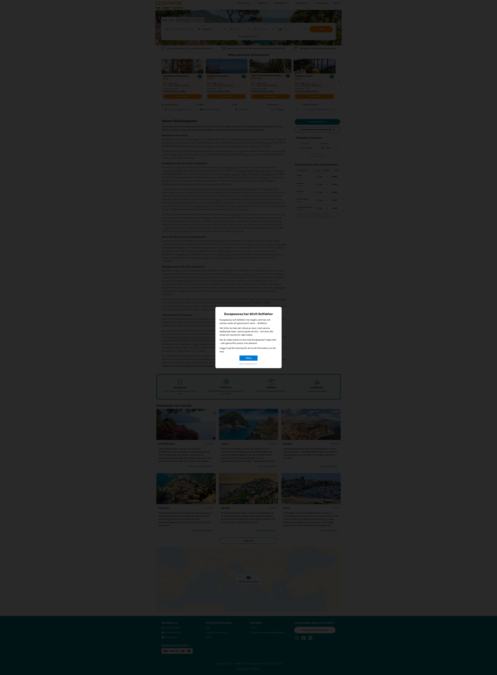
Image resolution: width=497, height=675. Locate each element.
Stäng (248, 358)
